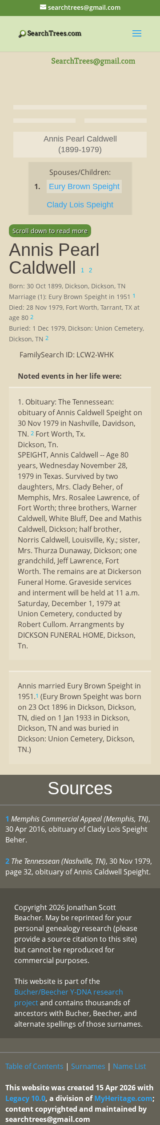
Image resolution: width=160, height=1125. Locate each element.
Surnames (88, 1066)
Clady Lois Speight (80, 204)
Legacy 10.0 (25, 1098)
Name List (129, 1066)
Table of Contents (34, 1066)
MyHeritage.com (123, 1098)
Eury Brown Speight (84, 186)
